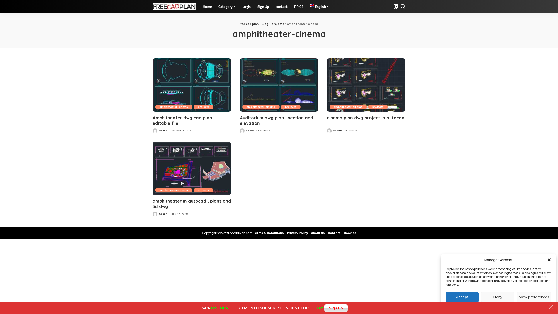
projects (203, 106)
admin (163, 130)
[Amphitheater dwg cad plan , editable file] (192, 84)
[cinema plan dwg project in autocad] (366, 84)
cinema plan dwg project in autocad (366, 117)
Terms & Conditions (268, 233)
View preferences (534, 297)
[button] (549, 260)
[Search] (402, 6)
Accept (462, 297)
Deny (497, 297)
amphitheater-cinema (174, 106)
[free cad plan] (174, 6)
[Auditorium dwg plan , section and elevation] (279, 84)
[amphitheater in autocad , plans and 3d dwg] (192, 168)
